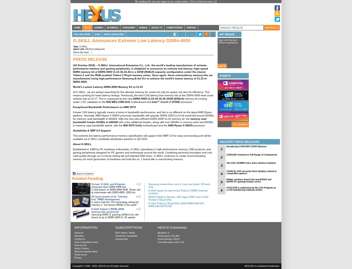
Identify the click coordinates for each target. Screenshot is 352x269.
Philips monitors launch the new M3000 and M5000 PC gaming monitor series (248, 180)
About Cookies (81, 248)
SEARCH (270, 27)
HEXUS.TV (156, 27)
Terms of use (80, 254)
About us (78, 233)
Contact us (79, 239)
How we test (80, 245)
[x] (215, 1)
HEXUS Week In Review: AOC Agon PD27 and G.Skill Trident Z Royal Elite (178, 198)
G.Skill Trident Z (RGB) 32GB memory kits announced (107, 210)
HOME (77, 27)
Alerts (124, 233)
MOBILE (143, 27)
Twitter (132, 233)
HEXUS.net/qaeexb (95, 49)
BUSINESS (112, 27)
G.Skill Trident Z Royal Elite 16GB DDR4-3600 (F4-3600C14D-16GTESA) (176, 205)
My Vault (84, 52)
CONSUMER (128, 27)
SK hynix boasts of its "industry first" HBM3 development (109, 198)
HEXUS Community (172, 227)
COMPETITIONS (174, 27)
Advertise (79, 236)
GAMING (98, 27)
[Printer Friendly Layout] (213, 35)
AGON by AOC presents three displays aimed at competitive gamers (251, 172)
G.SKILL (83, 46)
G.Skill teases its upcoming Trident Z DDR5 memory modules (178, 192)
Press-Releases (114, 34)
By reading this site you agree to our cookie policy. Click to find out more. (174, 1)
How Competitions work (86, 242)
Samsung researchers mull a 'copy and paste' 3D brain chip (179, 185)
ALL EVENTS (240, 124)
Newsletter (132, 236)
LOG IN (222, 66)
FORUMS (191, 27)
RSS (117, 233)
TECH (87, 27)
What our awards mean (86, 251)
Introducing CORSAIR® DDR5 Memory (246, 146)
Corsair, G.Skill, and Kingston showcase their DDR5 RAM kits (108, 185)
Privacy (78, 258)
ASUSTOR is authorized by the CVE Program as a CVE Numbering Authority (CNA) (251, 189)
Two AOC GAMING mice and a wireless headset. (251, 163)
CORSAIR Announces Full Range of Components (251, 155)
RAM (97, 34)
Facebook (120, 236)
